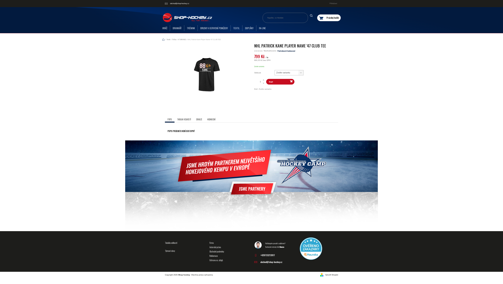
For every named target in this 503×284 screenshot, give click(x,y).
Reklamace (213, 255)
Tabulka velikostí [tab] (184, 119)
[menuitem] (165, 28)
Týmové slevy (170, 250)
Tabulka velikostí (171, 242)
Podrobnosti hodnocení (286, 51)
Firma (211, 242)
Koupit (271, 82)
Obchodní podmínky (216, 251)
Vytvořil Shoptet (331, 275)
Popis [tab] (170, 119)
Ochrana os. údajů (216, 260)
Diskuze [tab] (199, 119)
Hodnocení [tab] (211, 119)
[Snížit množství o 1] (263, 83)
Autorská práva (215, 247)
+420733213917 (267, 255)
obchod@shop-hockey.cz (271, 262)
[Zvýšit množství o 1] (263, 80)
